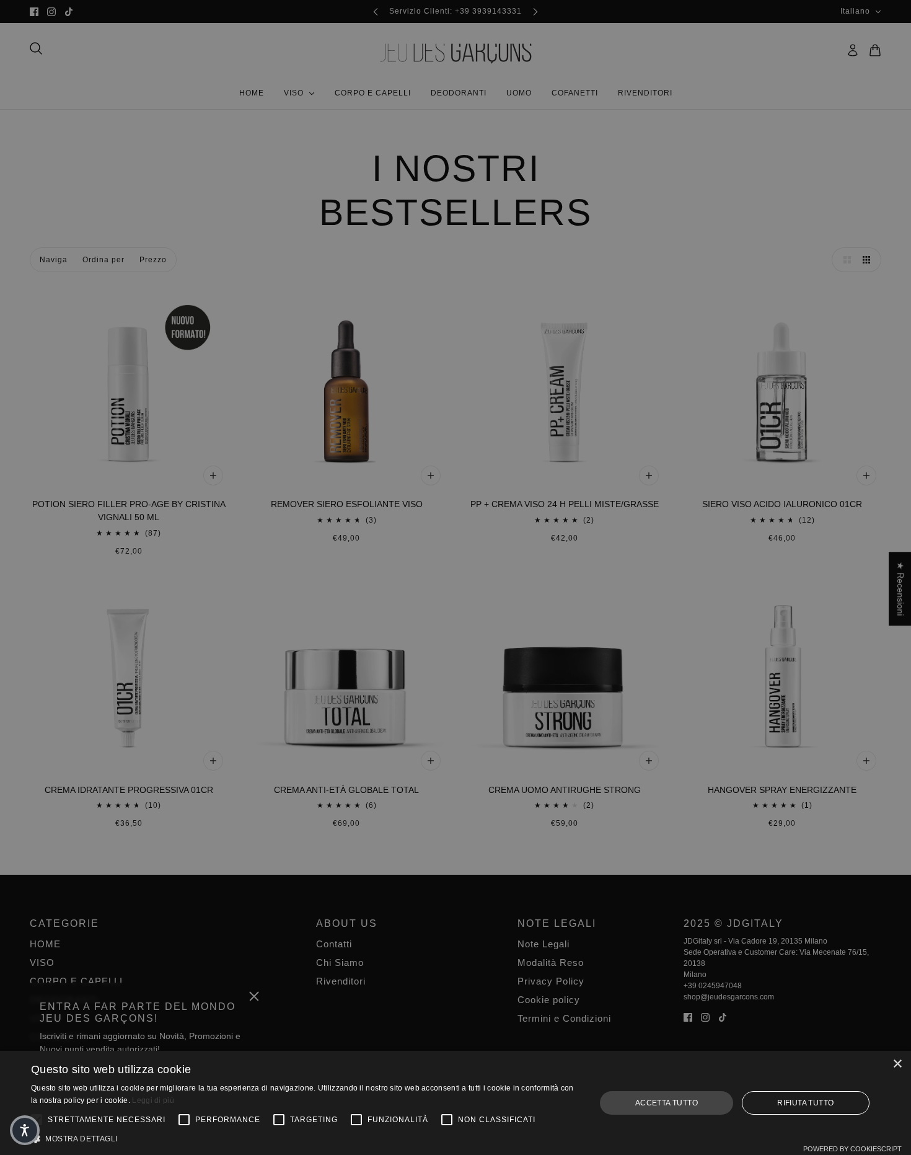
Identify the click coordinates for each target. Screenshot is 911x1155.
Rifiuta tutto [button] (805, 1103)
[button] (305, 1139)
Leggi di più (153, 1100)
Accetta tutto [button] (666, 1103)
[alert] (455, 577)
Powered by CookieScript (852, 1149)
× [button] (897, 1064)
